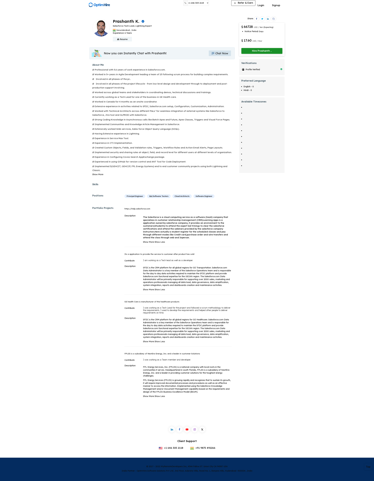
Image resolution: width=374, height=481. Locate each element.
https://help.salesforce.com (137, 209)
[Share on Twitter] (262, 18)
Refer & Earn (243, 2)
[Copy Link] (273, 18)
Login (261, 5)
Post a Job (220, 2)
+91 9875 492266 (205, 447)
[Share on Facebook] (256, 18)
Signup (276, 5)
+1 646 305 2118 (173, 447)
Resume (123, 39)
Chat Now (221, 53)
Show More (97, 174)
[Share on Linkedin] (268, 18)
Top (368, 466)
